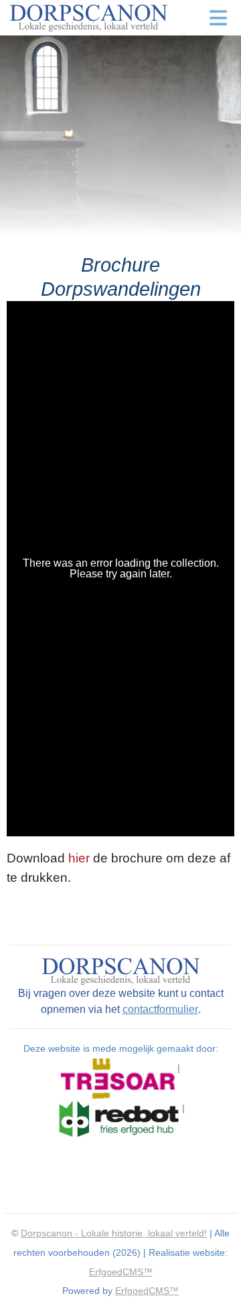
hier (79, 858)
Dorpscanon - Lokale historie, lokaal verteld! (114, 1233)
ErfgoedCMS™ (121, 1272)
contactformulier (160, 1009)
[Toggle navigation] (218, 18)
